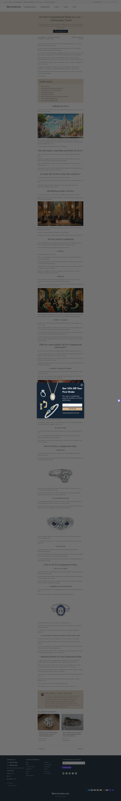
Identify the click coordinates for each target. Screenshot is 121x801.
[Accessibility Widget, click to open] (119, 400)
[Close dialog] (82, 385)
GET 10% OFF (72, 409)
